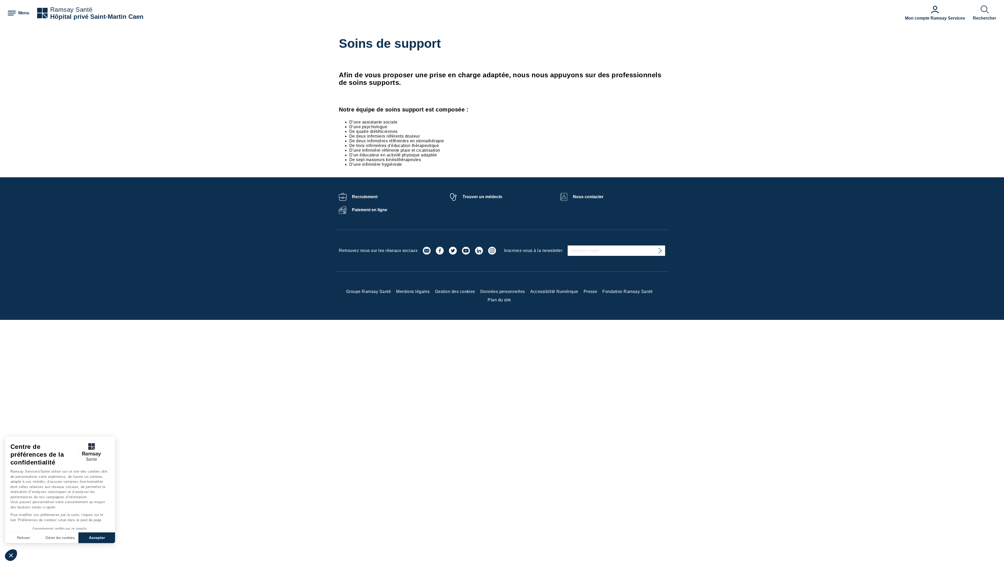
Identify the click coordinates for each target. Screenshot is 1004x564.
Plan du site (499, 300)
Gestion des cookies (455, 291)
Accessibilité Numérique (554, 291)
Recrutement (365, 197)
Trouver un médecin (482, 197)
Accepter (97, 538)
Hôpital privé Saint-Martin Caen (97, 16)
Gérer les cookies (60, 538)
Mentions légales (413, 291)
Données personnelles (502, 291)
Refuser (23, 538)
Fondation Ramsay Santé (627, 291)
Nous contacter (588, 197)
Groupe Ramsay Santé (368, 291)
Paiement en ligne (369, 210)
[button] (11, 555)
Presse (590, 291)
